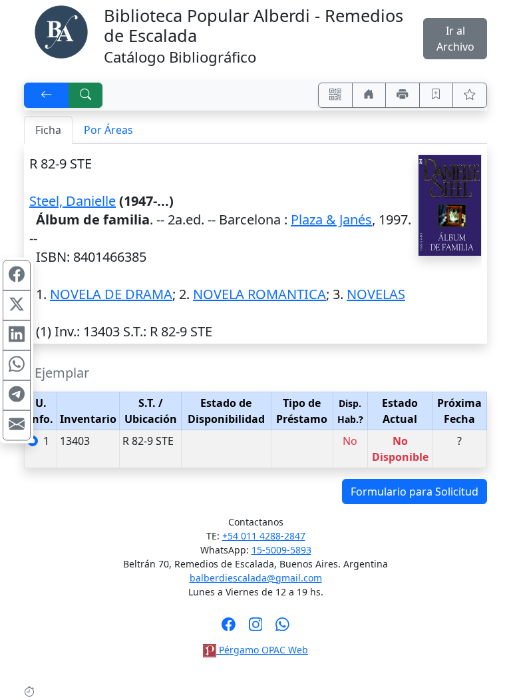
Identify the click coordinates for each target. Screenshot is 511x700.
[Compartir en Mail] (17, 425)
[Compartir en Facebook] (17, 275)
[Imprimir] (402, 95)
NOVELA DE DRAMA (111, 294)
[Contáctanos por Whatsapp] (282, 628)
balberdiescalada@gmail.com (256, 577)
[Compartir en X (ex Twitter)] (17, 305)
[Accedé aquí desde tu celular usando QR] (335, 95)
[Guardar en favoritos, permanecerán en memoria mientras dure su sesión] (436, 95)
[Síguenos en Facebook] (228, 628)
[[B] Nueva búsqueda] (86, 95)
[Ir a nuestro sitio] (369, 95)
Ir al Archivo (455, 38)
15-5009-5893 (281, 549)
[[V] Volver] (46, 95)
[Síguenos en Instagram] (255, 628)
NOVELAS (376, 294)
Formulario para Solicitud (414, 491)
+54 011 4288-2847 (263, 535)
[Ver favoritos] (469, 95)
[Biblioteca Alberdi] (61, 30)
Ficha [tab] (48, 130)
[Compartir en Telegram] (17, 395)
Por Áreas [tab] (108, 130)
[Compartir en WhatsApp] (17, 365)
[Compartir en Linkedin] (17, 335)
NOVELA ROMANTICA (259, 294)
